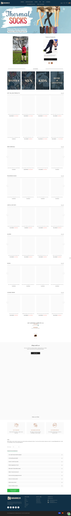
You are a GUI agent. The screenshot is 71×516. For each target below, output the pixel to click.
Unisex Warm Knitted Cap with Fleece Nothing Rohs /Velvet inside (28, 226)
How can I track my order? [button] (13, 478)
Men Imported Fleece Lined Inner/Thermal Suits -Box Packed (43, 114)
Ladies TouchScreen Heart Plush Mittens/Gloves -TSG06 (57, 255)
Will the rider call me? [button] (12, 482)
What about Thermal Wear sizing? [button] (15, 468)
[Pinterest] (13, 507)
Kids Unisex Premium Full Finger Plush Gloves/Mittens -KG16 (13, 255)
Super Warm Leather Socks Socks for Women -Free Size (57, 114)
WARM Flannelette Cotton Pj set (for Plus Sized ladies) (28, 313)
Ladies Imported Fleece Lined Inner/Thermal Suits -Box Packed (28, 114)
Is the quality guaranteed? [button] (13, 458)
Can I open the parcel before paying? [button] (15, 454)
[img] (35, 324)
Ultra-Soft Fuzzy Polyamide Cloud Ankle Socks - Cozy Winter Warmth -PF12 (13, 284)
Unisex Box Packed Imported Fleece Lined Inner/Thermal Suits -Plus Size (14, 114)
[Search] (64, 3)
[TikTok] (16, 507)
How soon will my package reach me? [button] (15, 475)
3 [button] (36, 31)
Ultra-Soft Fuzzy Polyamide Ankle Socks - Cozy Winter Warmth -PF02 (28, 197)
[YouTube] (18, 507)
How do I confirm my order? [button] (13, 461)
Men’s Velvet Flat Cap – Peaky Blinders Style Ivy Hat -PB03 (14, 137)
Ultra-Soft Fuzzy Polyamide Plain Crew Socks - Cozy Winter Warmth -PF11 (13, 197)
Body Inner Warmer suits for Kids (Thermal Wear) (57, 137)
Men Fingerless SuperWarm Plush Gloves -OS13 (28, 255)
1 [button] (34, 31)
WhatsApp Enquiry (50, 498)
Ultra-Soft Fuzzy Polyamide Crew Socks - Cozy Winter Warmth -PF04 (43, 197)
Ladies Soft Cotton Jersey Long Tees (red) (43, 313)
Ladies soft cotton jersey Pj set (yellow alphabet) (57, 313)
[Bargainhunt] (14, 80)
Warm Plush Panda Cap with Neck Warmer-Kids (14, 226)
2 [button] (35, 31)
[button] (6, 20)
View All (62, 93)
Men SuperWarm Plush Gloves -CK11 (28, 137)
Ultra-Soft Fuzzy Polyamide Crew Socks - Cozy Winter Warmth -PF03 (57, 197)
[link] (16, 428)
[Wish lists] (66, 3)
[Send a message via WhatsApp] (69, 514)
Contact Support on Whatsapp (13, 490)
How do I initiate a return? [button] (13, 485)
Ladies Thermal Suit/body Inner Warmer (42, 137)
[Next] (52, 63)
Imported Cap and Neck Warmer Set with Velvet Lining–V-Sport (43, 226)
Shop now (35, 353)
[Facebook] (8, 507)
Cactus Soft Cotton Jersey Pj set (13, 313)
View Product (50, 59)
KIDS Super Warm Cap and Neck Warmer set (57, 226)
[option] (35, 19)
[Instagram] (11, 507)
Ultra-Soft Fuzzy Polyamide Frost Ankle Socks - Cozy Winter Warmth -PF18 (28, 284)
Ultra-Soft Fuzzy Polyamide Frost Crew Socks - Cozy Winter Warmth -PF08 (42, 284)
